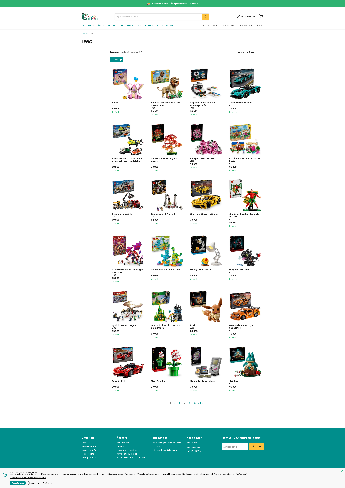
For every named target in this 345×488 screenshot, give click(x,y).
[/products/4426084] (167, 251)
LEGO (114, 105)
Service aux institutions (127, 453)
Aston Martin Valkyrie (240, 102)
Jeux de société (89, 446)
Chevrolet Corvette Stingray (205, 214)
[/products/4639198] (245, 362)
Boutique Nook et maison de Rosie (244, 160)
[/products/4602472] (206, 307)
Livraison (156, 446)
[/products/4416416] (167, 140)
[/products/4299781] (128, 195)
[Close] (342, 470)
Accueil (85, 34)
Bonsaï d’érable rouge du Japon (164, 160)
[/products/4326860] (128, 251)
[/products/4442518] (206, 140)
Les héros (126, 25)
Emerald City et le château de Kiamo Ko (165, 326)
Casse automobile (122, 214)
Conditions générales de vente (166, 442)
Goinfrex (233, 381)
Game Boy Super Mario (202, 381)
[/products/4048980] (128, 307)
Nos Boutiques (229, 25)
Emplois (120, 446)
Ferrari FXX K (118, 381)
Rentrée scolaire (165, 25)
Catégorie (87, 25)
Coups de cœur (145, 25)
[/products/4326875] (206, 195)
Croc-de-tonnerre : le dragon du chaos (127, 271)
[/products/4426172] (128, 362)
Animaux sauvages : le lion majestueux (165, 104)
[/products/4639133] (167, 84)
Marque (111, 25)
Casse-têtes (88, 442)
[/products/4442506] (167, 307)
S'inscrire (256, 446)
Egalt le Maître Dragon (124, 325)
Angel (115, 102)
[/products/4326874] (245, 307)
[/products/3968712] (167, 362)
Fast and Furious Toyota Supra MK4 (242, 326)
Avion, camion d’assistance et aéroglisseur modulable (127, 160)
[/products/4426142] (167, 195)
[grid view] (258, 52)
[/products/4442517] (206, 362)
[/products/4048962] (206, 84)
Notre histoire (123, 442)
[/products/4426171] (245, 84)
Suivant (198, 403)
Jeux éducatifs (89, 450)
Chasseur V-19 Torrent (163, 214)
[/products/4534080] (128, 140)
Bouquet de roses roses (203, 158)
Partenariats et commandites (131, 457)
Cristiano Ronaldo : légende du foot (244, 215)
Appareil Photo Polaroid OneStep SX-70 (203, 104)
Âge (100, 25)
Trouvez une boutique (127, 450)
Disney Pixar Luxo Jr (200, 269)
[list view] (262, 52)
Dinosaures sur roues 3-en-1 (166, 269)
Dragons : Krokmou (239, 269)
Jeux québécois (89, 457)
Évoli (192, 325)
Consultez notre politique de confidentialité (28, 478)
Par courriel (192, 442)
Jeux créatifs (88, 453)
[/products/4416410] (206, 251)
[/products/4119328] (245, 140)
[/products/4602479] (245, 195)
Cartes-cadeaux (211, 25)
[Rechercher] (205, 17)
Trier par (114, 52)
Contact (259, 25)
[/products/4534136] (245, 251)
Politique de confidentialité (164, 450)
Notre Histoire (245, 25)
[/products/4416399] (128, 84)
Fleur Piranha (158, 381)
